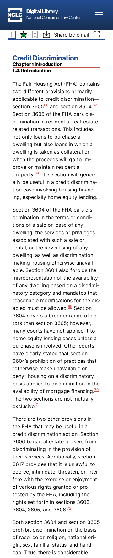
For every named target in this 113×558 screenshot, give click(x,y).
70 (96, 389)
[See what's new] (23, 34)
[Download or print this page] (46, 35)
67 (95, 105)
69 (70, 306)
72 (69, 508)
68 (37, 173)
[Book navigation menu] (12, 35)
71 (38, 404)
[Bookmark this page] (35, 35)
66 (46, 105)
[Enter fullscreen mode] (96, 34)
